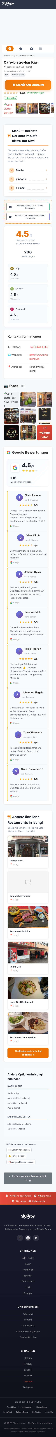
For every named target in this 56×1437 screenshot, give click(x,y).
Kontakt (28, 1319)
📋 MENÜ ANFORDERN (28, 84)
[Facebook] (20, 1238)
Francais (28, 1375)
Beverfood (7, 1412)
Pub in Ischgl (13, 1108)
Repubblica (11, 1407)
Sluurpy (28, 1293)
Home (6, 55)
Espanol (28, 1369)
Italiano (28, 1358)
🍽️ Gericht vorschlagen (19, 1150)
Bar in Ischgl (13, 1093)
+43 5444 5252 (38, 346)
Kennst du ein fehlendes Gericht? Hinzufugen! (30, 216)
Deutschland (28, 1281)
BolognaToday (22, 1412)
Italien (28, 1264)
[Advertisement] (28, 26)
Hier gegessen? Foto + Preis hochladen (30, 207)
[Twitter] (36, 1238)
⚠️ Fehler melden (16, 1156)
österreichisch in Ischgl (18, 1098)
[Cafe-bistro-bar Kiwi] (9, 108)
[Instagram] (28, 1238)
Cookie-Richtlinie (28, 1337)
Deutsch (28, 1381)
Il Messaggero (26, 1407)
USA (28, 1287)
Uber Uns (28, 1314)
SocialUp (49, 1412)
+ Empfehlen (10, 98)
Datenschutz (28, 1325)
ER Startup (36, 1412)
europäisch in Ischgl (17, 1103)
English (28, 1364)
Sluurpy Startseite (16, 1128)
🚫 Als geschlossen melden (20, 1162)
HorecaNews (41, 1407)
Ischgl (13, 55)
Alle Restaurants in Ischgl (19, 1124)
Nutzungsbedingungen (28, 1331)
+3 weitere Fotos (44, 433)
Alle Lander (28, 1258)
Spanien (28, 1275)
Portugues (28, 1387)
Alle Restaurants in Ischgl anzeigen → (28, 1053)
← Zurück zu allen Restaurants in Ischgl (28, 1178)
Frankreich (28, 1269)
